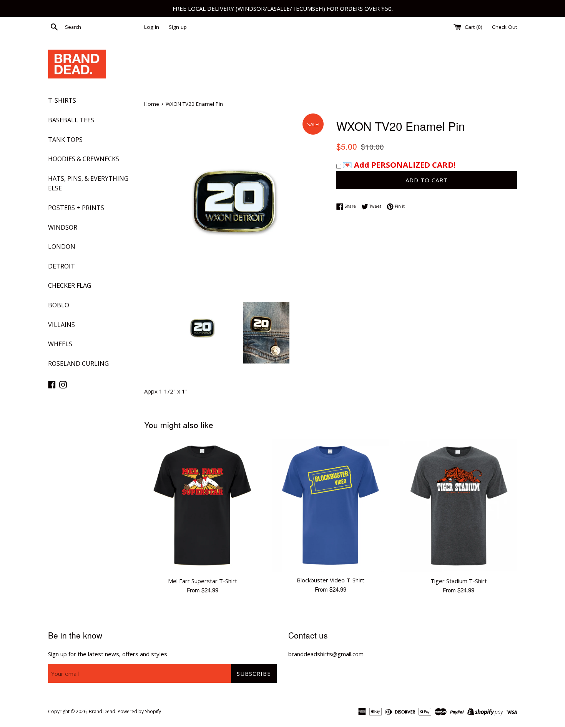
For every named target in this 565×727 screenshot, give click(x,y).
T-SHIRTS (62, 100)
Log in (151, 26)
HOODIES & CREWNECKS (83, 159)
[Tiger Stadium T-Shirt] (458, 506)
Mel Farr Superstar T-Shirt (202, 581)
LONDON (61, 246)
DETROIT (61, 266)
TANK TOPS (65, 139)
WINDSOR (62, 227)
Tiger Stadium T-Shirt (458, 581)
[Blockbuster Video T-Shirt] (330, 505)
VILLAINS (61, 324)
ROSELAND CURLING (78, 363)
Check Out (504, 26)
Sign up (178, 26)
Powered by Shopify (139, 711)
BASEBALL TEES (71, 120)
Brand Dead (102, 711)
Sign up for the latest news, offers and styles (107, 654)
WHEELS (60, 344)
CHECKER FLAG (69, 285)
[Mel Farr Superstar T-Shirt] (202, 505)
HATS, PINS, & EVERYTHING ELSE (88, 183)
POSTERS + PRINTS (76, 207)
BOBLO (58, 305)
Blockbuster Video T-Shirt (330, 580)
